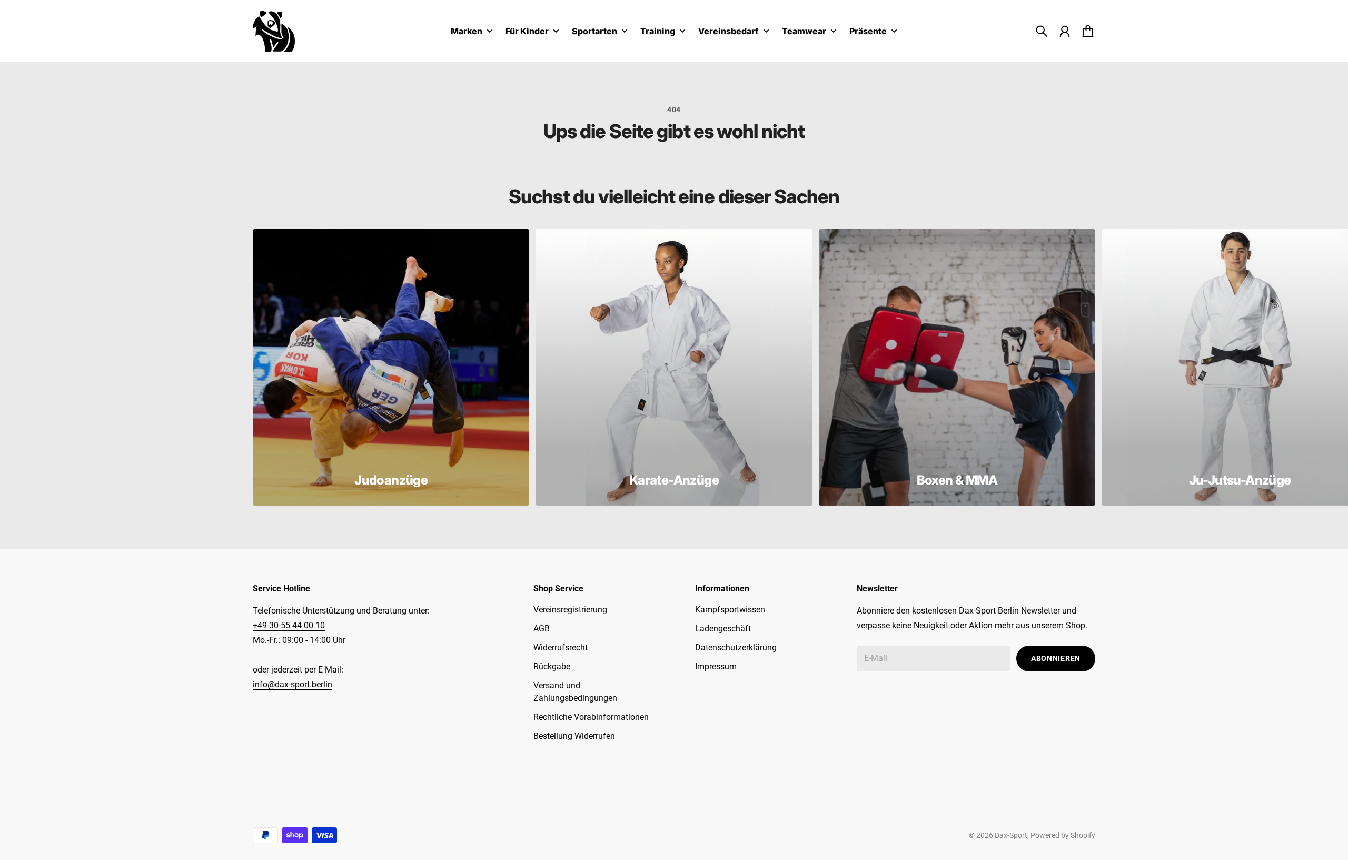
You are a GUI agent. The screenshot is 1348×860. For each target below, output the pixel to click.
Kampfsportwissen (730, 610)
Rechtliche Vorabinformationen (591, 717)
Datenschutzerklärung (736, 647)
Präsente (868, 31)
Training (657, 31)
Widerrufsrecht (560, 647)
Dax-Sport (1011, 835)
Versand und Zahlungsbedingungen (575, 691)
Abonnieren (1056, 658)
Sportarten (594, 31)
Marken (466, 31)
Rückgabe (551, 666)
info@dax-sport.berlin (292, 684)
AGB (541, 629)
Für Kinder (527, 31)
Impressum (716, 666)
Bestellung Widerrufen (574, 736)
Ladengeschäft (723, 629)
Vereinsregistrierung (570, 610)
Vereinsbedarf (728, 31)
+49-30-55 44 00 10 (289, 625)
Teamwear (804, 31)
